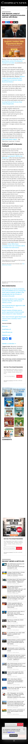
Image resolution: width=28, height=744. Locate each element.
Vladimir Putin (6, 355)
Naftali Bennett (6, 353)
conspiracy (5, 352)
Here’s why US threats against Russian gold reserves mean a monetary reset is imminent (14, 318)
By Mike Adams (15, 593)
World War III (14, 355)
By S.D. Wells (15, 608)
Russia (17, 353)
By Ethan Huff (15, 569)
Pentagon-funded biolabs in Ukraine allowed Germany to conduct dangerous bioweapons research (16, 574)
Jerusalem (21, 352)
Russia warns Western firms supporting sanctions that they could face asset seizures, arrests (13, 300)
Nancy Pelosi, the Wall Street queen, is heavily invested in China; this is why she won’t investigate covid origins (16, 597)
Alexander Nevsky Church (9, 348)
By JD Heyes (15, 617)
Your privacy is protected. (8, 380)
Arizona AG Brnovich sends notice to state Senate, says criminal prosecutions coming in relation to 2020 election (15, 613)
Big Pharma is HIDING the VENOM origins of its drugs (15, 620)
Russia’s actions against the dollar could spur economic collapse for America (15, 673)
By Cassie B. (15, 676)
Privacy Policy (11, 732)
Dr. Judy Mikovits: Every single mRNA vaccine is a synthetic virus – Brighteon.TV (16, 634)
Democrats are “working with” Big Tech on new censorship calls (16, 688)
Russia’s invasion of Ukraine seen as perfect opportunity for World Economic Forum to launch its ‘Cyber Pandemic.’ (13, 312)
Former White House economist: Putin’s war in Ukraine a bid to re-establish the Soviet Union (13, 245)
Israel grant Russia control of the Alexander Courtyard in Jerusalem (13, 61)
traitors (22, 353)
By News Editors (16, 669)
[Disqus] (14, 460)
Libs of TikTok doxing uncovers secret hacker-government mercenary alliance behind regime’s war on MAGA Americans (16, 665)
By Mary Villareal (16, 583)
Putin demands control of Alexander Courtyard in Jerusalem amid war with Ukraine (16, 649)
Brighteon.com (6, 335)
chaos (20, 350)
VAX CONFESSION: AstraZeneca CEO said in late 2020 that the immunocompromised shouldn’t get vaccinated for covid (15, 566)
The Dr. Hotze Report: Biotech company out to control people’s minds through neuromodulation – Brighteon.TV (15, 681)
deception (11, 352)
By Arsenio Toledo (16, 684)
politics (13, 353)
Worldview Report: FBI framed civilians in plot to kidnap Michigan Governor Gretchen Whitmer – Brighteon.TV (16, 581)
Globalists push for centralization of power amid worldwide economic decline (16, 711)
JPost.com (5, 326)
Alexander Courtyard (16, 346)
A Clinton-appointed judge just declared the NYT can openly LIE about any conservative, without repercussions (15, 605)
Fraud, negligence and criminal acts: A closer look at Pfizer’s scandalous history (16, 627)
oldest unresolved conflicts (9, 139)
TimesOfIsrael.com (7, 332)
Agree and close (13, 735)
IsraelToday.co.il (6, 329)
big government (13, 350)
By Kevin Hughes (16, 637)
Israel (16, 352)
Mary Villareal (12, 19)
